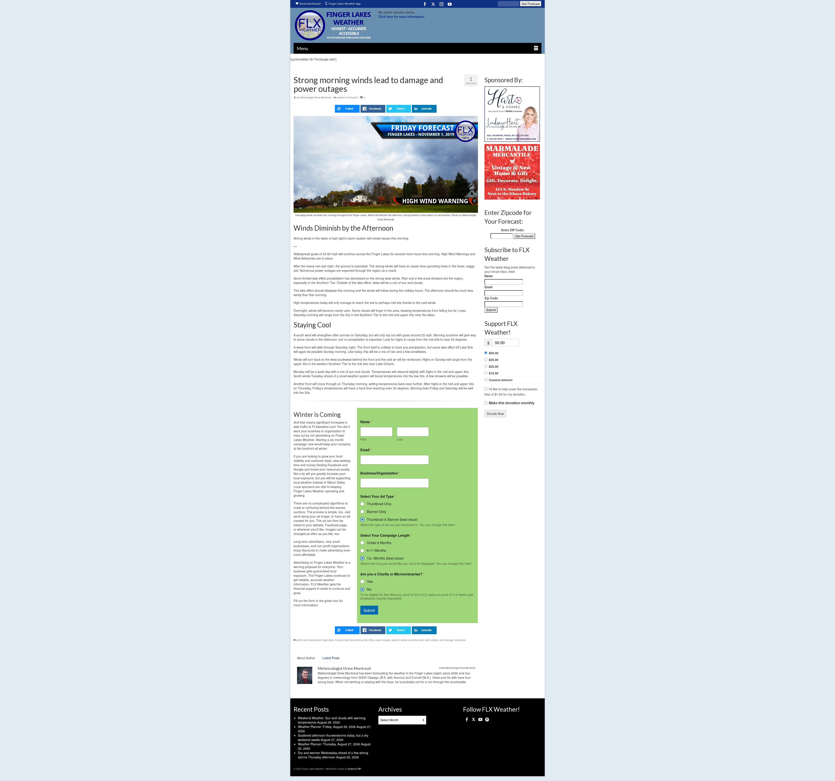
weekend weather (409, 640)
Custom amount (501, 380)
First (363, 439)
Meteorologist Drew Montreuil (315, 97)
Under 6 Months (379, 543)
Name (488, 276)
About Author (306, 658)
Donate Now (495, 413)
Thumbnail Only (379, 504)
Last (400, 439)
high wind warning (353, 640)
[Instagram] (441, 4)
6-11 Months (376, 550)
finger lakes (328, 640)
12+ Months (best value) (385, 558)
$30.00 (493, 359)
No (369, 589)
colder (299, 640)
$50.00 (493, 353)
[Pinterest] (487, 719)
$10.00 (493, 373)
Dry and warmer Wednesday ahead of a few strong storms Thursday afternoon (333, 755)
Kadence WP (354, 768)
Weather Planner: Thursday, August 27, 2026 (329, 744)
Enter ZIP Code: (512, 230)
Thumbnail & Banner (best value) (392, 519)
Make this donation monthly (511, 402)
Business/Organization (380, 473)
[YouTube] (450, 4)
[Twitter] (433, 4)
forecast (339, 640)
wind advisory (432, 640)
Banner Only (376, 511)
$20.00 (493, 366)
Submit (369, 610)
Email (366, 450)
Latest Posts (330, 658)
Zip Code (491, 298)
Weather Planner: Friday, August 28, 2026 (327, 726)
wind (422, 640)
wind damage (447, 640)
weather (395, 640)
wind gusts (460, 640)
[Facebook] (425, 4)
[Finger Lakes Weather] (333, 25)
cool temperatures (312, 640)
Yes (370, 581)
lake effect (369, 640)
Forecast (352, 97)
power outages (382, 640)
